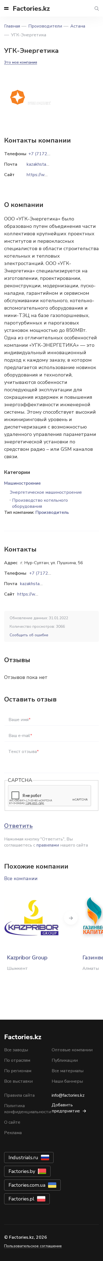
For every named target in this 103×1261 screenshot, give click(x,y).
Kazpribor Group (27, 957)
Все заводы (16, 1050)
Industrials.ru (23, 1157)
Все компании (21, 878)
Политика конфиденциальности (27, 1109)
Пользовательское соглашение (33, 1246)
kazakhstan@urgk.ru (39, 584)
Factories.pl (21, 1199)
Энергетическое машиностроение (46, 492)
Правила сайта (19, 1095)
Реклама (13, 1133)
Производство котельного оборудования (40, 503)
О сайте (12, 1122)
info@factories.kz (68, 1095)
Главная (12, 26)
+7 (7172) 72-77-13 (49, 573)
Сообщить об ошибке (29, 635)
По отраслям (17, 1060)
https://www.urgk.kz (36, 594)
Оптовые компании (72, 1050)
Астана (77, 26)
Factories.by (22, 1171)
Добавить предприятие (66, 1108)
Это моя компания (20, 62)
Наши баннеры (67, 1081)
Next (71, 918)
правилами (47, 845)
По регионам (17, 1071)
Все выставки (18, 1081)
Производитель (52, 512)
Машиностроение (22, 483)
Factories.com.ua (27, 1185)
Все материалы (67, 1071)
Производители (45, 26)
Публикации (65, 1060)
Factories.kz (31, 8)
